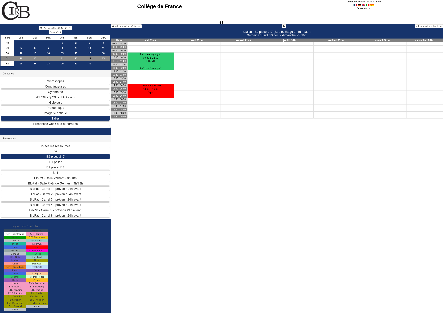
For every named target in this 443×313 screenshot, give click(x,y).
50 (7, 53)
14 (48, 53)
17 (89, 53)
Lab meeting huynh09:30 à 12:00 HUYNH (150, 61)
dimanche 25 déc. (424, 40)
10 (89, 48)
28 (48, 63)
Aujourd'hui (55, 31)
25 (103, 58)
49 (7, 48)
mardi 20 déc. (197, 40)
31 (89, 63)
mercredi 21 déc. (244, 40)
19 (21, 58)
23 (76, 58)
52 (7, 63)
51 (7, 58)
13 (35, 53)
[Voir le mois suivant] (66, 28)
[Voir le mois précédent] (45, 28)
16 (76, 53)
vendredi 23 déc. (336, 40)
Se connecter (364, 8)
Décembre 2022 (55, 27)
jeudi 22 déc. (290, 40)
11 (103, 48)
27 (35, 63)
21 (48, 58)
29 (62, 63)
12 (21, 53)
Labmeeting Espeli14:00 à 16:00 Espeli (151, 89)
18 (103, 53)
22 (62, 58)
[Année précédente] (41, 28)
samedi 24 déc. (383, 40)
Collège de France (159, 6)
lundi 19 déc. (151, 40)
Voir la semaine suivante (428, 26)
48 (7, 43)
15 (62, 53)
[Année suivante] (70, 28)
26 (21, 63)
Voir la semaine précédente (127, 26)
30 (76, 63)
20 (35, 58)
